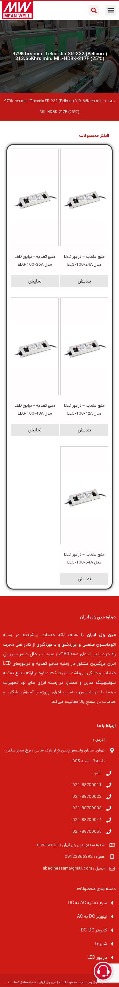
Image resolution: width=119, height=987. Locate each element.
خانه (111, 101)
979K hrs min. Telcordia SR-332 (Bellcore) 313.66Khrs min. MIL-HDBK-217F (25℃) (59, 56)
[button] (110, 10)
